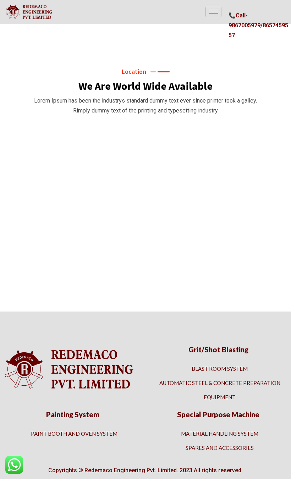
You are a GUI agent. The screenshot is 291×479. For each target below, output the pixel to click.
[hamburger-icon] (213, 12)
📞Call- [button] (238, 15)
